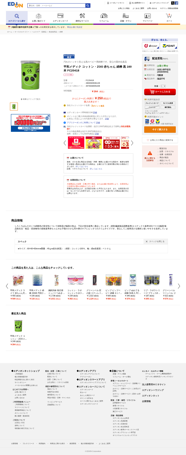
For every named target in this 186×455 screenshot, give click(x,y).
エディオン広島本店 (120, 424)
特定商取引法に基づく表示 (24, 380)
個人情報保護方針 (21, 377)
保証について (165, 160)
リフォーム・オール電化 (122, 377)
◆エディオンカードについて (91, 386)
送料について (20, 425)
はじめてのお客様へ (21, 389)
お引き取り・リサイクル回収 (58, 382)
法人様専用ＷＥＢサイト (154, 384)
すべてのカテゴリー (22, 32)
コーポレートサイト (117, 3)
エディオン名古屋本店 (121, 427)
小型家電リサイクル (120, 409)
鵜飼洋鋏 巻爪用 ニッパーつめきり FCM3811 (56, 293)
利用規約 (42, 443)
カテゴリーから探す (16, 21)
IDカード (83, 392)
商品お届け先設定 (74, 27)
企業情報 (146, 401)
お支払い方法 (20, 423)
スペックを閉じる (156, 241)
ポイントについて (167, 163)
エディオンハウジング (160, 3)
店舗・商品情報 (117, 415)
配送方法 (163, 148)
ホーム (9, 32)
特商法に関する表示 (57, 443)
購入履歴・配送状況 (22, 416)
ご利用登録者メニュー (21, 402)
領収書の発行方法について (24, 428)
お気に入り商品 (123, 8)
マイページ (147, 21)
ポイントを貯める (86, 398)
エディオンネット (150, 395)
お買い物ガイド (38, 21)
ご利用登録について (22, 404)
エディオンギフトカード (89, 404)
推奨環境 (73, 443)
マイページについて (22, 407)
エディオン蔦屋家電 (120, 421)
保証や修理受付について (55, 386)
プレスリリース (28, 443)
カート (169, 17)
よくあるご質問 (138, 8)
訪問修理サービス (119, 403)
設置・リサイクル (167, 151)
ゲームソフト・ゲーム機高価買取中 (158, 374)
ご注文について (19, 420)
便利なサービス (82, 21)
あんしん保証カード (87, 395)
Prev (66, 142)
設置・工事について (54, 379)
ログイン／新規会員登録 (169, 8)
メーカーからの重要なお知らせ (26, 385)
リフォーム (104, 21)
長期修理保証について (23, 410)
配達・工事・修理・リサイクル (123, 400)
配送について (52, 377)
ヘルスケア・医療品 (39, 32)
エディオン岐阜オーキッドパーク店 (126, 430)
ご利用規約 (19, 374)
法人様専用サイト (138, 3)
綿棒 (61, 32)
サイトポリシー (20, 382)
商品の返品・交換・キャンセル (58, 398)
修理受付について (53, 395)
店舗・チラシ (126, 21)
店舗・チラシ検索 (119, 374)
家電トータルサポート (119, 381)
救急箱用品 (53, 32)
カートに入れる (162, 91)
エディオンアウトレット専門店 (124, 432)
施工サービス (118, 411)
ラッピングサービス (54, 402)
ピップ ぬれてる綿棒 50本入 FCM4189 (133, 293)
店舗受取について (53, 405)
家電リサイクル (118, 406)
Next (131, 142)
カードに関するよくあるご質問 (91, 401)
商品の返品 (164, 157)
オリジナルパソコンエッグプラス (125, 435)
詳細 (95, 112)
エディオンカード (60, 21)
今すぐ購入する (160, 129)
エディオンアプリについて (90, 374)
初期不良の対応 (53, 392)
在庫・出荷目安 (166, 154)
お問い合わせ (152, 8)
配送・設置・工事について (56, 371)
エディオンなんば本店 (121, 418)
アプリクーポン (86, 377)
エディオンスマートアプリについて (93, 382)
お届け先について (53, 374)
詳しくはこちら (82, 166)
